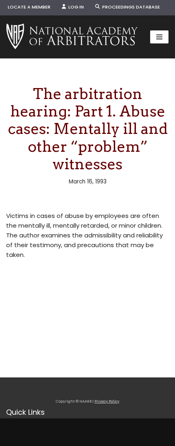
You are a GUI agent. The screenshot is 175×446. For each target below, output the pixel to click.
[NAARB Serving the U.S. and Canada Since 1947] (72, 37)
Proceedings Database (130, 7)
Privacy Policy (106, 401)
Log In (75, 7)
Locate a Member (29, 7)
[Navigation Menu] (159, 37)
